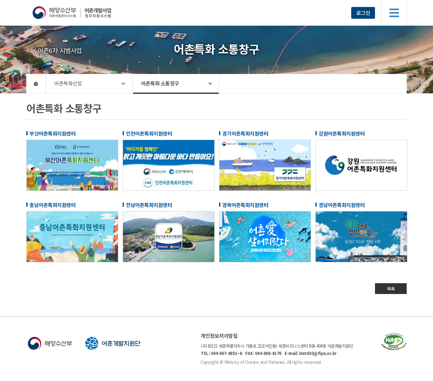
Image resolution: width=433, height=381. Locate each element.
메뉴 (394, 12)
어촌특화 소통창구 (160, 83)
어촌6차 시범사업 (60, 50)
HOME (36, 83)
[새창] (394, 348)
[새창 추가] (72, 189)
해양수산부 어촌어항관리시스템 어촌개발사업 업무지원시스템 (84, 12)
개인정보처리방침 (219, 335)
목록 (391, 288)
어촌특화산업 (68, 83)
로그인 (363, 13)
